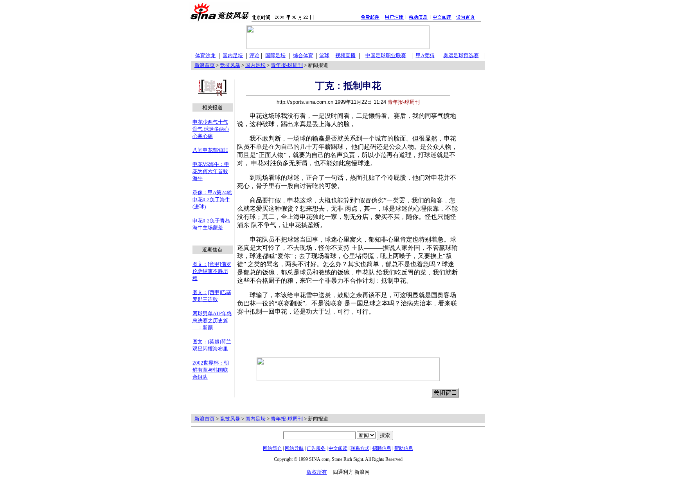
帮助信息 (403, 448)
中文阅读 (338, 448)
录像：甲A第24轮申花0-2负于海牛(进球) (212, 199)
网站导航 (294, 448)
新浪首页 (204, 65)
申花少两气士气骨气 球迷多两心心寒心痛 (210, 129)
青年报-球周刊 (287, 65)
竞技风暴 (230, 65)
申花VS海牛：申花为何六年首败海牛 (210, 171)
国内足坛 (255, 65)
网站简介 (272, 448)
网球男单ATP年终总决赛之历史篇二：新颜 (212, 320)
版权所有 (317, 472)
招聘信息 (381, 448)
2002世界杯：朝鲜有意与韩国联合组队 (210, 370)
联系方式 (360, 448)
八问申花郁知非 (210, 150)
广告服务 (316, 448)
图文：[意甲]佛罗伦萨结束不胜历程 (211, 271)
